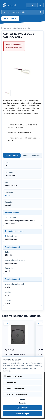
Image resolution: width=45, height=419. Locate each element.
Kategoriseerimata (23, 28)
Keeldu (22, 400)
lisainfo (7, 195)
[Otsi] (41, 12)
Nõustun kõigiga (22, 413)
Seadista (22, 403)
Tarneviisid (36, 155)
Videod (25, 155)
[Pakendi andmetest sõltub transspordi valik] (5, 231)
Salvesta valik (22, 407)
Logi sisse (40, 5)
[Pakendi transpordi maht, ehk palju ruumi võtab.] (5, 236)
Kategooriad (7, 28)
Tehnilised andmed (12, 155)
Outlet (14, 28)
